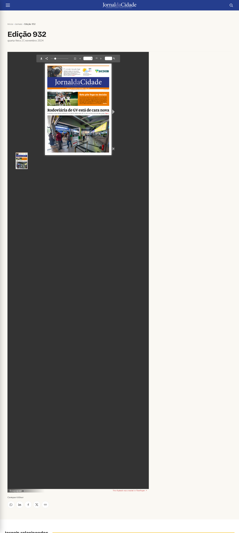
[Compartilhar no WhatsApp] (11, 504)
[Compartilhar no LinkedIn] (19, 504)
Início (10, 24)
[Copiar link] (45, 504)
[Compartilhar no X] (36, 504)
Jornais (18, 24)
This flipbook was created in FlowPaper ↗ (130, 490)
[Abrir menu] (7, 5)
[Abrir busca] (231, 5)
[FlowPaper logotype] (17, 491)
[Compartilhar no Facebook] (28, 504)
